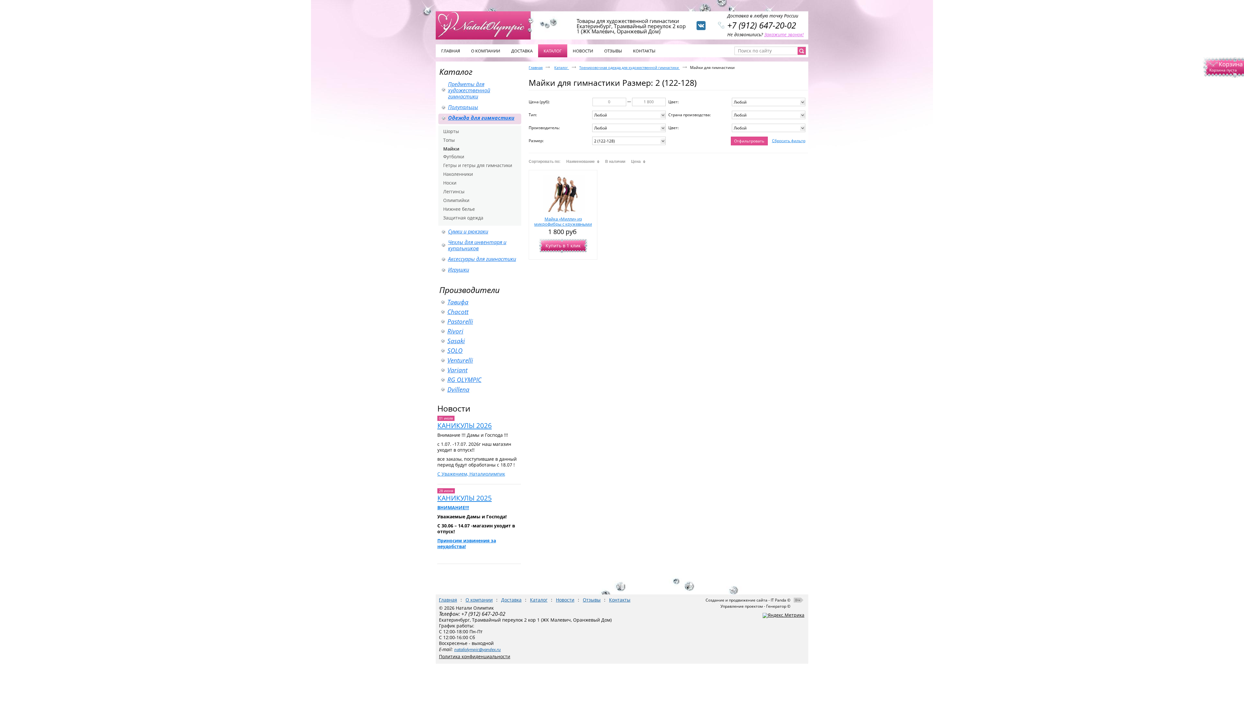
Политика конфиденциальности (474, 656)
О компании (479, 600)
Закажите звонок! (784, 34)
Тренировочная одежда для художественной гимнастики (629, 67)
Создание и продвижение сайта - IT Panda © (748, 600)
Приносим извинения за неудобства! (466, 543)
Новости (453, 408)
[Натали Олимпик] (486, 25)
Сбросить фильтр (788, 140)
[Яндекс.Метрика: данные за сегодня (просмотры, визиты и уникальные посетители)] (783, 615)
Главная (536, 67)
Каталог (553, 51)
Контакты (619, 600)
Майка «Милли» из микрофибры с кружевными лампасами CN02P (563, 224)
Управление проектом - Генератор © (755, 606)
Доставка (511, 600)
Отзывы (592, 600)
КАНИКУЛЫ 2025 (464, 497)
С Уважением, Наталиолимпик (471, 474)
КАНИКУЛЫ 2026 (464, 425)
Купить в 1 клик (563, 246)
